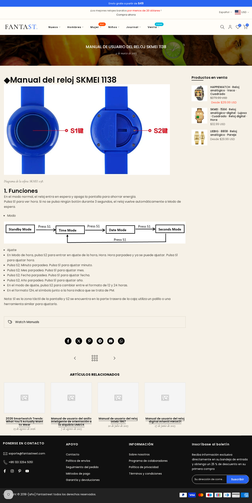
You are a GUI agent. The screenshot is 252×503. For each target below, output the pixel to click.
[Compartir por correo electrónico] (110, 341)
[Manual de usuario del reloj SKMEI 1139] (114, 358)
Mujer (97, 27)
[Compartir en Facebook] (68, 341)
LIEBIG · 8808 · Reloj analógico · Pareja (223, 133)
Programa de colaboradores (148, 461)
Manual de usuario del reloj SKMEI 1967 (118, 420)
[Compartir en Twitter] (78, 341)
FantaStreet (21, 27)
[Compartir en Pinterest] (89, 341)
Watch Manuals (27, 322)
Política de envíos (78, 461)
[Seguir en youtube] (27, 471)
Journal (132, 27)
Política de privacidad (143, 467)
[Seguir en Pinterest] (19, 471)
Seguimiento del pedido (82, 467)
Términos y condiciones (145, 474)
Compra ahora (126, 15)
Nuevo (53, 27)
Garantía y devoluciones (83, 480)
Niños (112, 27)
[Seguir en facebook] (4, 471)
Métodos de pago (78, 474)
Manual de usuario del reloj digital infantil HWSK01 (164, 420)
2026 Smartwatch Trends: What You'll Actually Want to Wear (24, 422)
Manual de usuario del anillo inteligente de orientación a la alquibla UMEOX (71, 422)
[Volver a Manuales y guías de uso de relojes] (95, 358)
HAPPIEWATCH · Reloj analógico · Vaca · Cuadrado (224, 90)
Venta (155, 27)
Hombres (74, 27)
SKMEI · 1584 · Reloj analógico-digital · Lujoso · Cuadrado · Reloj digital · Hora (228, 115)
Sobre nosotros (139, 454)
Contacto (72, 454)
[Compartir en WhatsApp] (121, 341)
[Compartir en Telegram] (100, 341)
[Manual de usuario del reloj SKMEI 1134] (75, 358)
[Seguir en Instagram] (12, 471)
